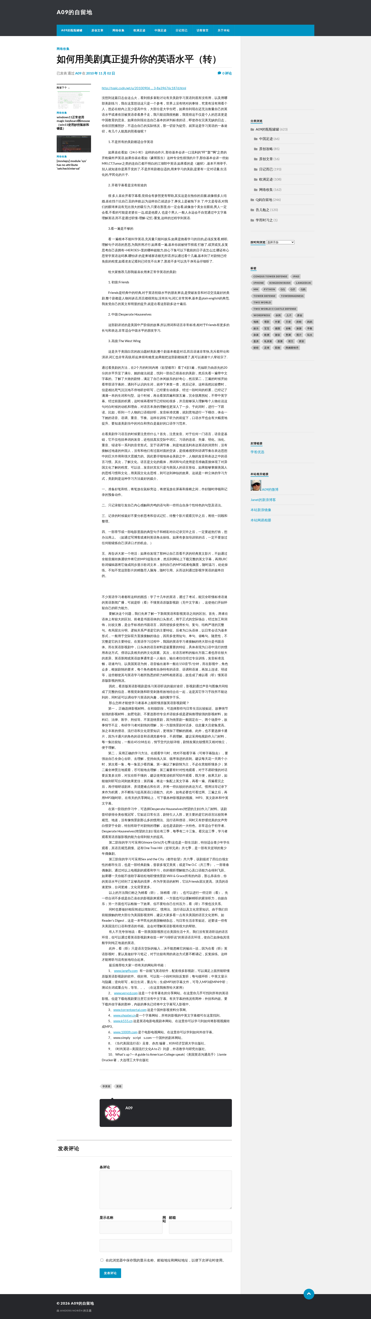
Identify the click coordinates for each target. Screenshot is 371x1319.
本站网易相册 (261, 520)
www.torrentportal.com (129, 1010)
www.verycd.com (126, 993)
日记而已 (182, 30)
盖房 (256, 341)
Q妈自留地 (264, 199)
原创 (299, 315)
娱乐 (256, 328)
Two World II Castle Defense (275, 308)
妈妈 (309, 321)
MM (256, 289)
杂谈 (256, 334)
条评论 (105, 1167)
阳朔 (277, 347)
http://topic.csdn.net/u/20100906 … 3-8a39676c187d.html (144, 88)
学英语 (106, 1086)
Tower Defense (264, 295)
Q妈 (303, 289)
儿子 (289, 315)
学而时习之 (264, 220)
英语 (119, 1086)
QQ (283, 289)
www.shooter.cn (124, 1015)
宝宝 (266, 328)
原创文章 (97, 30)
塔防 (266, 321)
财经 (256, 347)
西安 (301, 341)
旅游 (299, 328)
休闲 (278, 315)
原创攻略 (266, 149)
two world (262, 302)
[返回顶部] (309, 1294)
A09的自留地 (75, 12)
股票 (280, 341)
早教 (309, 328)
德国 (277, 328)
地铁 (256, 321)
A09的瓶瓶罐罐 (71, 30)
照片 (299, 334)
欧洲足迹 (140, 30)
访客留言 (203, 30)
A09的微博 (269, 489)
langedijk (303, 282)
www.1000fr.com (125, 1032)
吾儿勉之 (262, 210)
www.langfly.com (126, 971)
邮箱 (172, 1217)
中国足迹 (161, 30)
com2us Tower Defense (270, 276)
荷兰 (290, 341)
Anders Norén (71, 1310)
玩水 (309, 334)
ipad (296, 276)
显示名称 (106, 1217)
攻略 (288, 328)
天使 (288, 321)
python (269, 289)
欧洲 (266, 334)
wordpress (262, 315)
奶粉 (299, 321)
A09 (78, 73)
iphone (259, 282)
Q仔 (292, 289)
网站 (164, 1219)
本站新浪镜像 (261, 510)
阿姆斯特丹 (292, 347)
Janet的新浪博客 (263, 500)
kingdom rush (279, 282)
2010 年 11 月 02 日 (100, 73)
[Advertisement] (277, 73)
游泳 (277, 334)
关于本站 (224, 30)
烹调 (288, 334)
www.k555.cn (122, 1021)
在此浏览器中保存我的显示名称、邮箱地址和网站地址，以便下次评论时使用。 (166, 1260)
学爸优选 (257, 452)
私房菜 (268, 341)
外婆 (277, 321)
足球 (266, 347)
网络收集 (119, 30)
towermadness (292, 295)
